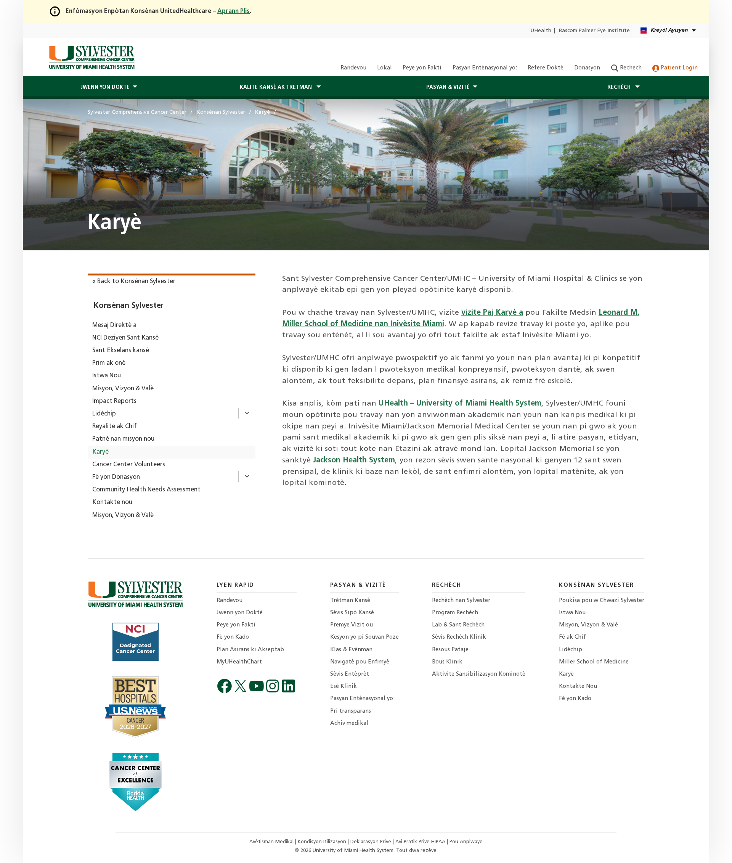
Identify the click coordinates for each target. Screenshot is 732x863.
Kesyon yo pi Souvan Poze (364, 637)
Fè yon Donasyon (116, 477)
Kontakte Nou (578, 686)
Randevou (353, 68)
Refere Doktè (545, 68)
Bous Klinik (447, 662)
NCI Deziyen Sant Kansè (125, 338)
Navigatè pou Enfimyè (359, 662)
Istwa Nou (106, 376)
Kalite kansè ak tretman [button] (276, 87)
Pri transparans (350, 711)
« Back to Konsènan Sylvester (133, 282)
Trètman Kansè (350, 601)
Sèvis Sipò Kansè (352, 613)
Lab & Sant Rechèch (458, 625)
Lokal (384, 68)
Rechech (630, 68)
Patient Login (678, 68)
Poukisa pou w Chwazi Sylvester (601, 601)
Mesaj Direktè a (114, 325)
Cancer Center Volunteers (128, 465)
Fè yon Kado (233, 637)
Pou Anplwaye (466, 841)
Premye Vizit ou (351, 625)
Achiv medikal (349, 723)
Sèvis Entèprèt (349, 674)
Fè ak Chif (572, 637)
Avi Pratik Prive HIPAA (421, 841)
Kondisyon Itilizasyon (323, 841)
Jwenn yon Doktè (240, 613)
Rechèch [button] (619, 87)
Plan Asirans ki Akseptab (250, 650)
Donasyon (587, 68)
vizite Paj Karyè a (492, 313)
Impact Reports (114, 401)
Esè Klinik (343, 686)
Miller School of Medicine (594, 662)
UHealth (540, 30)
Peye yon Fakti (422, 68)
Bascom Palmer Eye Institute (594, 30)
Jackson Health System (354, 460)
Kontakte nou (112, 502)
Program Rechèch (455, 613)
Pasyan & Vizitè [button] (448, 87)
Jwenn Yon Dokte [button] (105, 87)
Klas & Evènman (351, 650)
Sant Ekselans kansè (120, 351)
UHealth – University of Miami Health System (460, 403)
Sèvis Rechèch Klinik (459, 637)
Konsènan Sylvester (128, 306)
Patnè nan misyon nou (123, 439)
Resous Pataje (450, 650)
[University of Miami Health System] (92, 57)
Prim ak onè (108, 363)
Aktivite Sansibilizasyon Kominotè (478, 674)
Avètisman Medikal (272, 841)
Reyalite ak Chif (114, 426)
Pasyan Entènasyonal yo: (485, 68)
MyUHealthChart (239, 662)
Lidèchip (104, 414)
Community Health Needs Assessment (146, 490)
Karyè (100, 452)
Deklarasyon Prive (371, 841)
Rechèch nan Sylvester (461, 601)
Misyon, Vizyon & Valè (123, 389)
